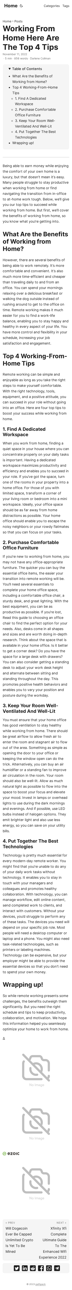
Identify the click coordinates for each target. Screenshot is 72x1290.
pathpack (41, 1284)
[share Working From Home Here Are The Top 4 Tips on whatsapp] (49, 1269)
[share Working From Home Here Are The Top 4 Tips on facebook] (41, 1269)
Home (10, 5)
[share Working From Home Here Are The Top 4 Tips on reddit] (33, 1269)
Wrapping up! (23, 143)
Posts (18, 21)
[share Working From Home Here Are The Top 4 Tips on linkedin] (25, 1269)
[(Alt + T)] (21, 6)
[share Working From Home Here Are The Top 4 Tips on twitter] (17, 1269)
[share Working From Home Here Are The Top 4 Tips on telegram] (57, 1269)
